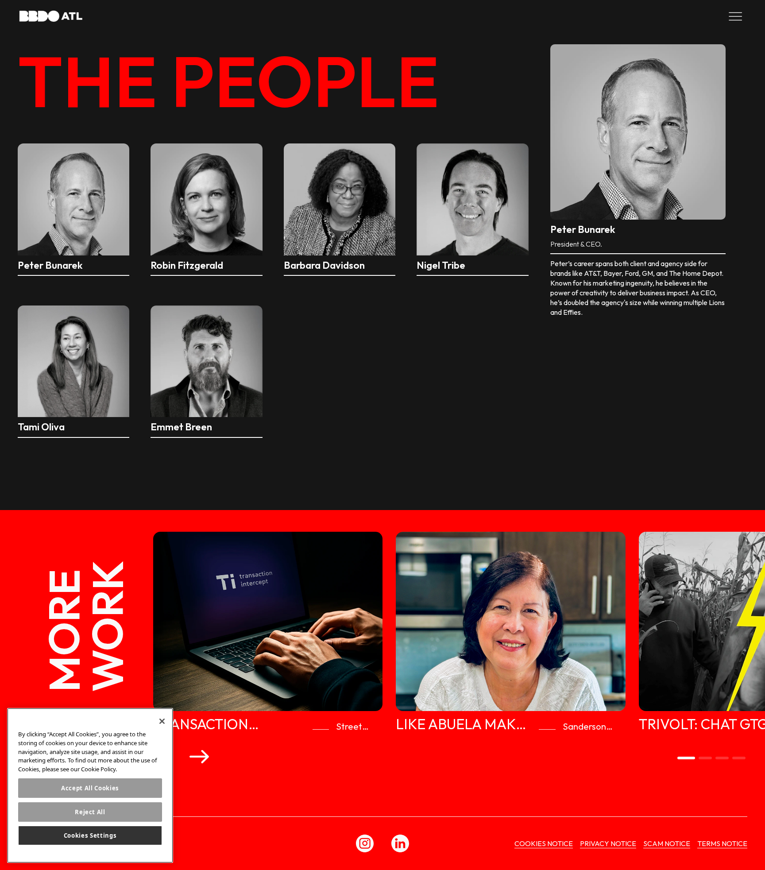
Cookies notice (543, 843)
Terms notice (722, 843)
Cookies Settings (90, 835)
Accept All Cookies (90, 788)
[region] (90, 785)
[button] (199, 756)
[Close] (162, 721)
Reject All (90, 812)
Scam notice (666, 843)
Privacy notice (608, 843)
